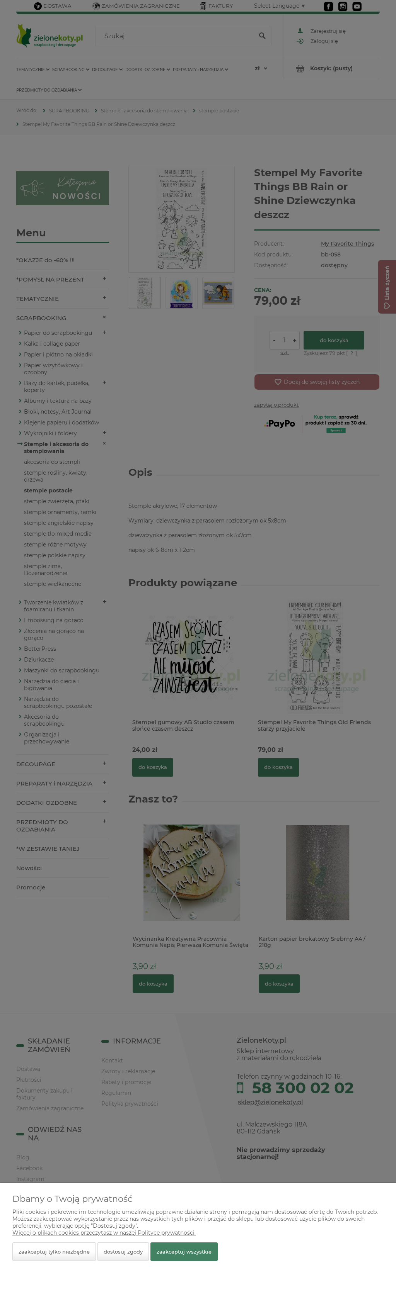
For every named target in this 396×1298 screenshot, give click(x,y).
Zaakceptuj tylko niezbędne (54, 1252)
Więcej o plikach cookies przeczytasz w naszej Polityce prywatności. (104, 1232)
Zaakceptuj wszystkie (184, 1252)
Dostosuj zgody (123, 1252)
